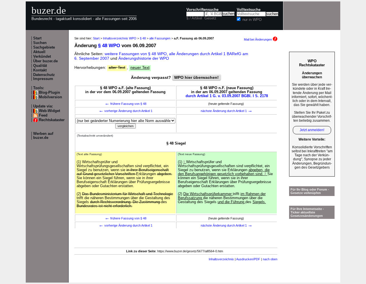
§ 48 (143, 38)
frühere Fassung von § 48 (125, 103)
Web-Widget (49, 111)
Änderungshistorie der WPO (143, 58)
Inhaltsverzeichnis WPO (119, 38)
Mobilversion (50, 97)
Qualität (40, 66)
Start (37, 38)
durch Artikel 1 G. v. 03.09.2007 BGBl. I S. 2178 (227, 96)
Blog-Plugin (49, 93)
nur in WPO (252, 20)
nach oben (270, 259)
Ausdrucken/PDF (248, 259)
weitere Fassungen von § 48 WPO (136, 53)
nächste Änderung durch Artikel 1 (226, 111)
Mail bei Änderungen (258, 39)
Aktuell (39, 52)
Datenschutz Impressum (44, 77)
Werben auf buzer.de (43, 136)
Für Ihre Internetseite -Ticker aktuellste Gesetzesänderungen (307, 212)
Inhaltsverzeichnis (221, 259)
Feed (43, 115)
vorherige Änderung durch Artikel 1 (125, 111)
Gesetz (210, 18)
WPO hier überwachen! (196, 77)
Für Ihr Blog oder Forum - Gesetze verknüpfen (310, 191)
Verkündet (42, 57)
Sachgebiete (44, 47)
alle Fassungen (159, 38)
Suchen (40, 43)
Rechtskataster (52, 120)
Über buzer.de (45, 61)
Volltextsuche (248, 10)
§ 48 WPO (109, 45)
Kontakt (40, 70)
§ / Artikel (194, 18)
